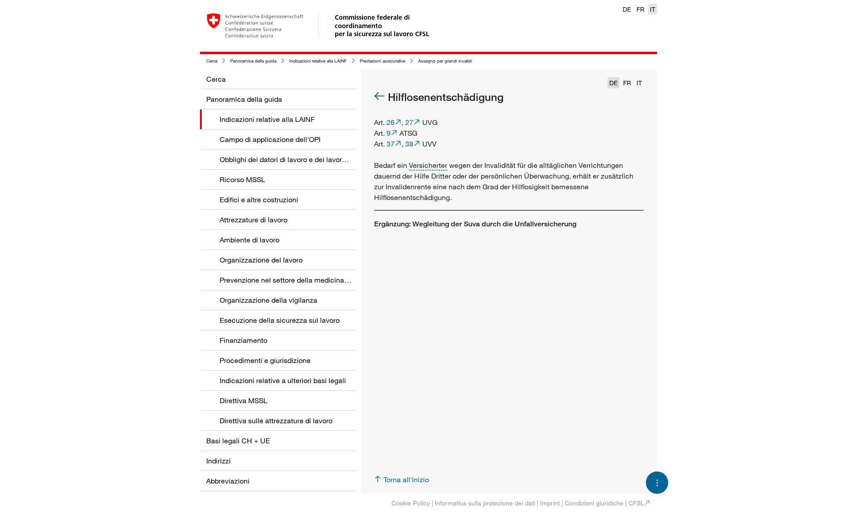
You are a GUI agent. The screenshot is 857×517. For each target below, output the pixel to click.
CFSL (636, 503)
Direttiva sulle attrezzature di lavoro (276, 420)
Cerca (211, 61)
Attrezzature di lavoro (253, 219)
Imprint (550, 503)
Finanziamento (243, 340)
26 (391, 122)
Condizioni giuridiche (594, 503)
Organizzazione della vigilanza (268, 300)
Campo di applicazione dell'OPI (270, 139)
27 (409, 122)
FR (641, 9)
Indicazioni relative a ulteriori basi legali (283, 380)
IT (652, 9)
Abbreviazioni (228, 480)
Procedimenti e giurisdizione (265, 360)
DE (627, 9)
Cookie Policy (410, 503)
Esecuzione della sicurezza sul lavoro (280, 320)
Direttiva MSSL (243, 400)
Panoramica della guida (253, 61)
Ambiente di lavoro (249, 239)
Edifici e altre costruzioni (259, 199)
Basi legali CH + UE (238, 440)
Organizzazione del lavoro (261, 259)
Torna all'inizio (406, 479)
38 (409, 143)
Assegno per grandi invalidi (445, 61)
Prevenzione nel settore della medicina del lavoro (298, 279)
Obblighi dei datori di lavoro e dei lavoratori (288, 159)
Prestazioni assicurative (382, 61)
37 (391, 143)
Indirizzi (218, 460)
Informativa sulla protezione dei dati (485, 503)
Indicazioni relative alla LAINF (318, 61)
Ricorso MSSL (242, 179)
